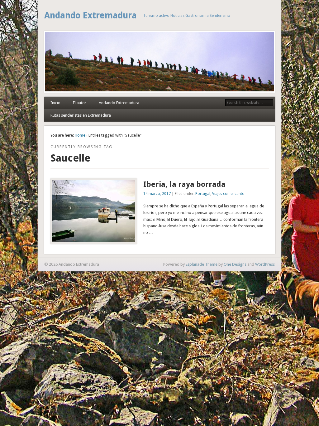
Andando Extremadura (90, 15)
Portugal (202, 193)
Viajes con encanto (228, 193)
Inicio (55, 102)
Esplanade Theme (201, 264)
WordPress (265, 264)
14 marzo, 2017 (157, 193)
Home (80, 135)
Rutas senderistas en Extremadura (80, 115)
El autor (79, 102)
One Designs (235, 264)
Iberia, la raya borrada (184, 184)
